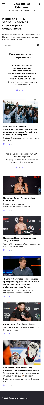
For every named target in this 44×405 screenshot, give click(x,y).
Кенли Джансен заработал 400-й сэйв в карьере (22, 155)
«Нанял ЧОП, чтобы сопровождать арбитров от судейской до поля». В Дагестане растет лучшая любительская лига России (21, 283)
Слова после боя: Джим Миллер (19, 324)
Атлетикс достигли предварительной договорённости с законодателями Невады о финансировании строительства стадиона (22, 72)
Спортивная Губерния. (22, 5)
